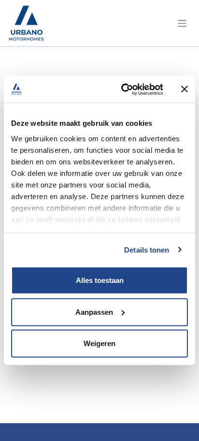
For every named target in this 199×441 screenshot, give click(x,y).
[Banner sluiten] (184, 89)
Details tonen (146, 249)
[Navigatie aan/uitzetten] (182, 23)
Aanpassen (94, 311)
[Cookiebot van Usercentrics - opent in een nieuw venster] (123, 89)
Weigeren (99, 343)
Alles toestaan (100, 280)
